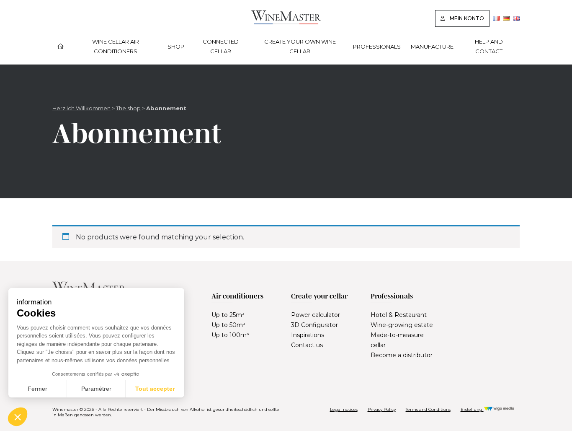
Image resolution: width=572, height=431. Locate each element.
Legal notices (344, 409)
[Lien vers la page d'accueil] (286, 22)
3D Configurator (314, 325)
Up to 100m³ (230, 335)
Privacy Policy (382, 409)
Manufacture (432, 46)
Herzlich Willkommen (81, 108)
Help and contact (489, 46)
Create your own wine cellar (300, 46)
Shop (175, 46)
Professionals (377, 46)
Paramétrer (96, 388)
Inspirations (307, 335)
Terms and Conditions (428, 409)
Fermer (37, 388)
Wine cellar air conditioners (115, 46)
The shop (128, 108)
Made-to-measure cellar (397, 340)
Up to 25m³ (228, 315)
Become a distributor (402, 355)
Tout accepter (155, 388)
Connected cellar (221, 46)
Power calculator (315, 315)
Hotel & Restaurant (399, 315)
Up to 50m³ (228, 325)
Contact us (307, 345)
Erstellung (472, 409)
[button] (18, 417)
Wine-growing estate (402, 325)
